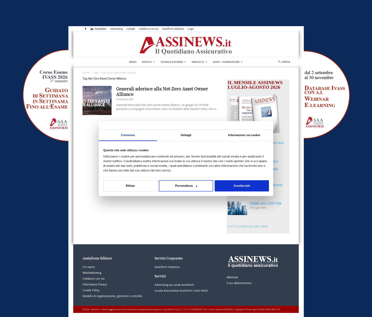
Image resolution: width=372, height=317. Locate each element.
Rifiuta (130, 185)
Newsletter (101, 28)
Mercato (198, 62)
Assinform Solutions (173, 28)
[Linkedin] (92, 29)
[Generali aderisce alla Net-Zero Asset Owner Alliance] (97, 100)
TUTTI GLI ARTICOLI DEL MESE (248, 226)
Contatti (130, 28)
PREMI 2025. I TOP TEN (265, 203)
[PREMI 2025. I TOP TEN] (237, 208)
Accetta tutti (241, 185)
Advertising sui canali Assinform (174, 285)
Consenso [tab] (128, 135)
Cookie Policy (91, 290)
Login (191, 28)
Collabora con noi (148, 28)
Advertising (116, 28)
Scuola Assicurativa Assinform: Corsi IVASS (181, 290)
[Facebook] (85, 29)
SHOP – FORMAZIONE (226, 62)
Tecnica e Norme (171, 62)
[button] (283, 62)
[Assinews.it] (186, 44)
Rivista (147, 62)
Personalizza (184, 185)
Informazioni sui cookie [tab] (244, 135)
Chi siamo (89, 267)
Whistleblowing (92, 273)
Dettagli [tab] (186, 135)
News (133, 62)
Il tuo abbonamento (239, 283)
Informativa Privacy (95, 284)
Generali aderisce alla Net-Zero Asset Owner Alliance (162, 91)
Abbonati (232, 277)
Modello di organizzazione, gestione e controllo (112, 296)
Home (86, 72)
